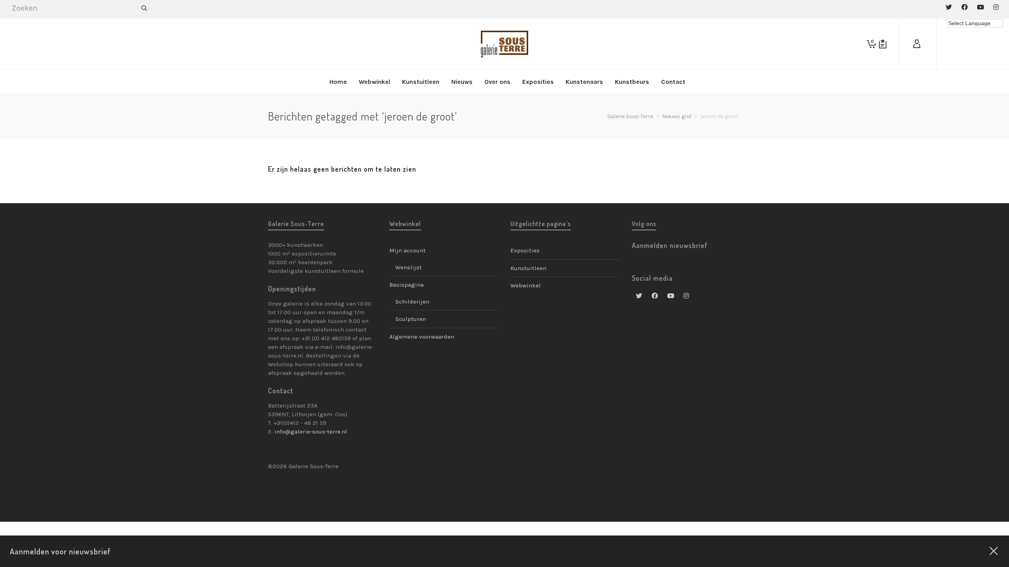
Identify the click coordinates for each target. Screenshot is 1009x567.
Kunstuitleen (528, 268)
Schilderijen (412, 301)
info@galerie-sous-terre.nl (310, 431)
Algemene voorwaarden (421, 336)
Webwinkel (525, 285)
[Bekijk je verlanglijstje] (882, 44)
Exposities (525, 250)
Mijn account (407, 250)
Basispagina (406, 284)
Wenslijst (408, 267)
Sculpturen (410, 318)
